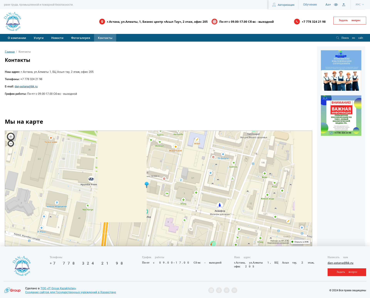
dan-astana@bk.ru (26, 86)
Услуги (39, 38)
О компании (17, 38)
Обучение (310, 4)
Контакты (105, 38)
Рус (358, 4)
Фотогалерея (80, 38)
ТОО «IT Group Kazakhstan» (58, 288)
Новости (57, 38)
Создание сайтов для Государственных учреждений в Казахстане (70, 292)
